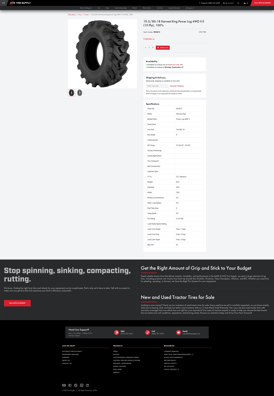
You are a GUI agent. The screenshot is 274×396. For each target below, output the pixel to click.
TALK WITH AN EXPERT (17, 303)
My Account (169, 366)
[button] (190, 8)
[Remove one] (145, 48)
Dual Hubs (117, 369)
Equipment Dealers (70, 354)
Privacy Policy (170, 363)
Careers (65, 357)
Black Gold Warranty (173, 357)
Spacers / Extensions (122, 363)
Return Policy (170, 360)
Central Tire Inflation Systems (126, 360)
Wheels (116, 372)
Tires (79, 14)
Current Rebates (171, 351)
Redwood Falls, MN (175, 65)
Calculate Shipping (177, 86)
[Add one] (153, 48)
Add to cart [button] (164, 48)
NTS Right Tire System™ (72, 351)
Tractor (86, 14)
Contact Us (67, 363)
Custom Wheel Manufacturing (126, 357)
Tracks (116, 354)
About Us (66, 360)
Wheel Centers (119, 366)
